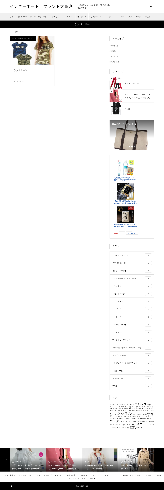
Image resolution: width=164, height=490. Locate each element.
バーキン (122, 421)
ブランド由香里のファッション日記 (16, 18)
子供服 (147, 17)
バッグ (114, 421)
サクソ (114, 414)
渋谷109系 (42, 17)
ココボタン (145, 410)
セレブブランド (142, 416)
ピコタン (128, 421)
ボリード (142, 421)
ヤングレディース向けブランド (29, 18)
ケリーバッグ (137, 410)
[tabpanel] (132, 135)
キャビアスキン (118, 408)
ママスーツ (131, 425)
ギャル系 (127, 408)
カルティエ (81, 17)
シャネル (55, 17)
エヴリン (150, 404)
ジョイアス (136, 414)
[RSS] (11, 486)
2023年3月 (114, 51)
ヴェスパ (120, 427)
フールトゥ (135, 421)
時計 (128, 427)
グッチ (108, 17)
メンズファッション (134, 18)
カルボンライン (134, 407)
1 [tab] (130, 146)
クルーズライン (117, 410)
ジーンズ (143, 414)
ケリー (131, 410)
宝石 (124, 427)
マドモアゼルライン (119, 424)
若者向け (139, 427)
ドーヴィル (122, 418)
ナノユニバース (131, 418)
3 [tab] (134, 146)
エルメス (68, 17)
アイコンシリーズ (115, 404)
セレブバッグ (132, 416)
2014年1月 (114, 56)
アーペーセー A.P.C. (127, 404)
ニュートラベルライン (144, 418)
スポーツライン (123, 416)
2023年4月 (114, 46)
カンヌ (141, 407)
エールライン (114, 407)
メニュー (142, 424)
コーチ (121, 17)
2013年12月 (114, 62)
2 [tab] (132, 146)
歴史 (133, 427)
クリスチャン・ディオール (95, 18)
